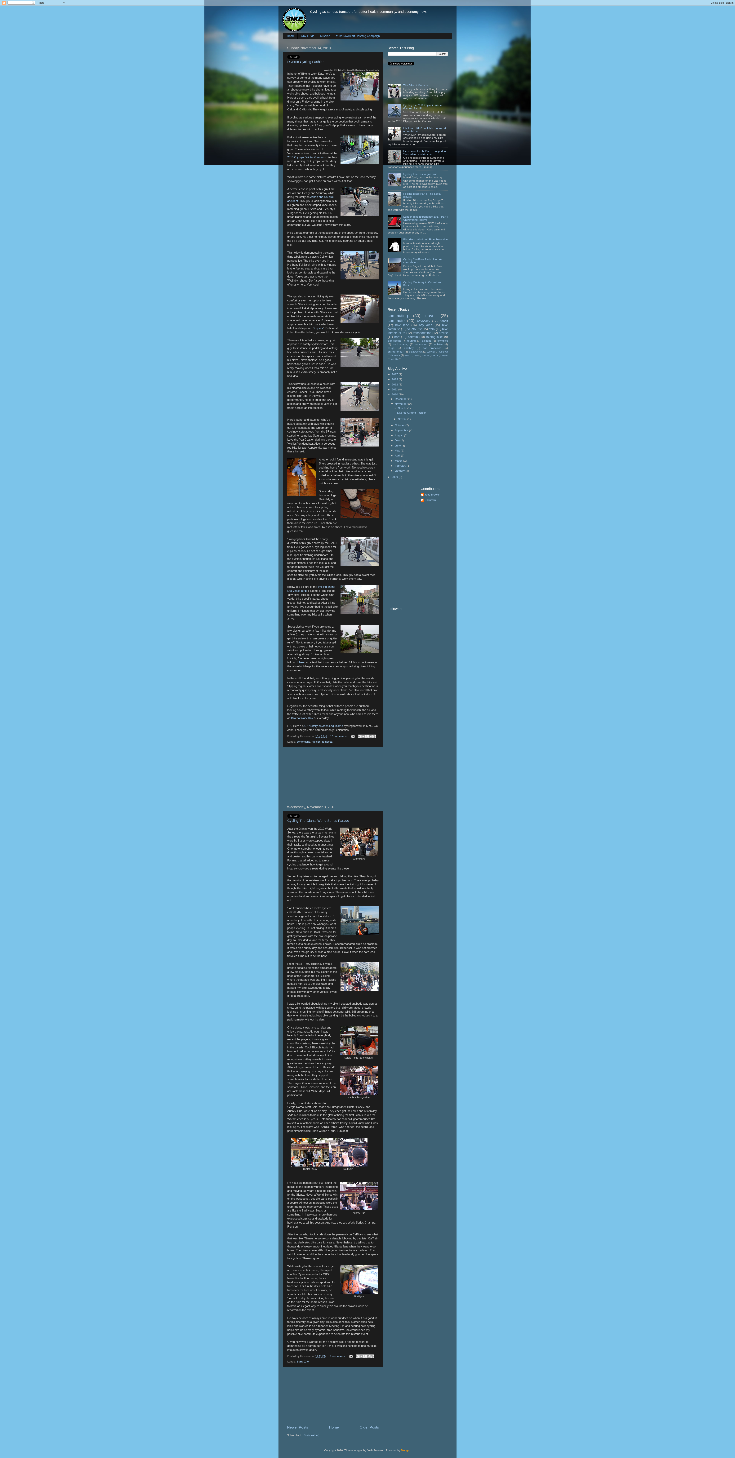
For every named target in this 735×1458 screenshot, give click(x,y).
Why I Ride (307, 36)
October (400, 425)
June (398, 445)
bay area (425, 325)
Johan (300, 662)
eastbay (409, 348)
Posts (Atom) (311, 1435)
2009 (395, 477)
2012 (395, 384)
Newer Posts (297, 1427)
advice (443, 333)
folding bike (434, 337)
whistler (438, 344)
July (397, 440)
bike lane (402, 325)
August (399, 435)
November (401, 403)
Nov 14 (402, 408)
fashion (316, 741)
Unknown (430, 500)
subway (431, 351)
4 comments (337, 1356)
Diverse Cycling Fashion (305, 62)
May (398, 450)
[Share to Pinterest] (374, 736)
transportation (422, 333)
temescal (327, 741)
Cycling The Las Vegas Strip (420, 174)
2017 (395, 374)
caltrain (413, 337)
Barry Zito (303, 1361)
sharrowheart (415, 351)
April (398, 455)
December (401, 399)
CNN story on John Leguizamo (323, 725)
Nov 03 (402, 419)
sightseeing (394, 340)
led (416, 355)
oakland (426, 340)
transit (444, 321)
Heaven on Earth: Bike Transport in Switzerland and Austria (424, 153)
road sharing (401, 344)
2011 (395, 389)
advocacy (423, 321)
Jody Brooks (432, 494)
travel (430, 315)
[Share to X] (367, 736)
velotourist (414, 329)
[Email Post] (352, 736)
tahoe (435, 355)
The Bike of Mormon (415, 85)
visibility (394, 359)
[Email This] (360, 736)
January (400, 470)
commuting (303, 741)
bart (396, 337)
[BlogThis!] (363, 736)
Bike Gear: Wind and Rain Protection (425, 239)
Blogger (405, 1450)
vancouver (421, 344)
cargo (391, 348)
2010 (395, 394)
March (399, 460)
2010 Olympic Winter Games (305, 157)
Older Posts (369, 1427)
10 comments (338, 736)
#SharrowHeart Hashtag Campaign (358, 36)
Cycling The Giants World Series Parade (318, 821)
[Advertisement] (333, 776)
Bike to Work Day (302, 718)
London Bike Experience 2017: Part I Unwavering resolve (425, 218)
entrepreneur (395, 351)
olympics (442, 340)
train (432, 329)
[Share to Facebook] (370, 736)
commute (396, 320)
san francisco (432, 348)
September (402, 430)
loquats (318, 328)
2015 (395, 379)
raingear (443, 351)
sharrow (425, 355)
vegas (445, 355)
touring (411, 340)
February (401, 465)
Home (291, 36)
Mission (325, 36)
